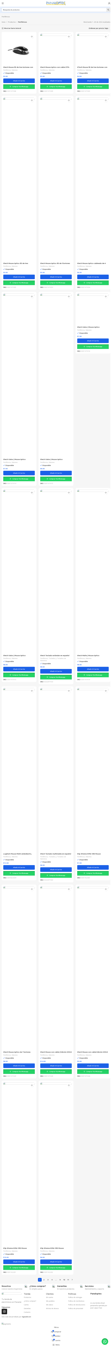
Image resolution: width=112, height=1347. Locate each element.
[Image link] (12, 1294)
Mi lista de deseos (52, 1308)
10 (64, 1280)
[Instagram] (4, 1311)
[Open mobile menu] (3, 3)
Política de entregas (75, 1297)
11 (68, 1280)
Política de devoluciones (76, 1305)
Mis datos (49, 1305)
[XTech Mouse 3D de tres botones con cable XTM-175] (93, 49)
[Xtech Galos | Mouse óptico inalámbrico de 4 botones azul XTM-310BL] (56, 375)
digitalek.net (26, 1317)
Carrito (26, 1305)
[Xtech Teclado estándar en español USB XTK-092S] (56, 571)
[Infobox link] (14, 1286)
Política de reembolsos (76, 1301)
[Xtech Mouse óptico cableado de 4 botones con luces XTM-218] (93, 179)
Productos (12, 22)
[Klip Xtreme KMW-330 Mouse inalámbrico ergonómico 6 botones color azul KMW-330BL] (56, 1164)
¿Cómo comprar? (30, 1301)
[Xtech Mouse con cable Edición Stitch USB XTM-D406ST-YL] (93, 968)
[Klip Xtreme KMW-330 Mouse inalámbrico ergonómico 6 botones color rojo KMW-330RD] (93, 770)
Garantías (27, 1308)
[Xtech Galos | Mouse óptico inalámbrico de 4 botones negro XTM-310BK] (19, 571)
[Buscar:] (54, 10)
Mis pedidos (50, 1301)
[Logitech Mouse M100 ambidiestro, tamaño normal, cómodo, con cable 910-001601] (19, 770)
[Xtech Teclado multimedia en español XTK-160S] (56, 770)
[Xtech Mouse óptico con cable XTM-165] (56, 49)
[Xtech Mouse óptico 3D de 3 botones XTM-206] (56, 179)
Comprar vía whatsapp (20, 87)
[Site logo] (56, 3)
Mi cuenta (49, 1297)
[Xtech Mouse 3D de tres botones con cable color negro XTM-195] (19, 49)
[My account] (109, 3)
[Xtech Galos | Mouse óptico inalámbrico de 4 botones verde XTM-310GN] (93, 309)
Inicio (3, 22)
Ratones (15, 70)
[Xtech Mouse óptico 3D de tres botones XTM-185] (19, 179)
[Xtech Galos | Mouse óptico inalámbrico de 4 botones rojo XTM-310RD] (19, 375)
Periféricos (7, 70)
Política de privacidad (75, 1308)
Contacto (27, 1312)
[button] (19, 80)
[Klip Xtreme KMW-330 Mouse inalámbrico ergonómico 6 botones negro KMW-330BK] (19, 1164)
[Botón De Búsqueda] (108, 10)
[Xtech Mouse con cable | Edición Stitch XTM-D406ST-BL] (56, 968)
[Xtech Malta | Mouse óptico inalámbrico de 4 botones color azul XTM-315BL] (93, 571)
